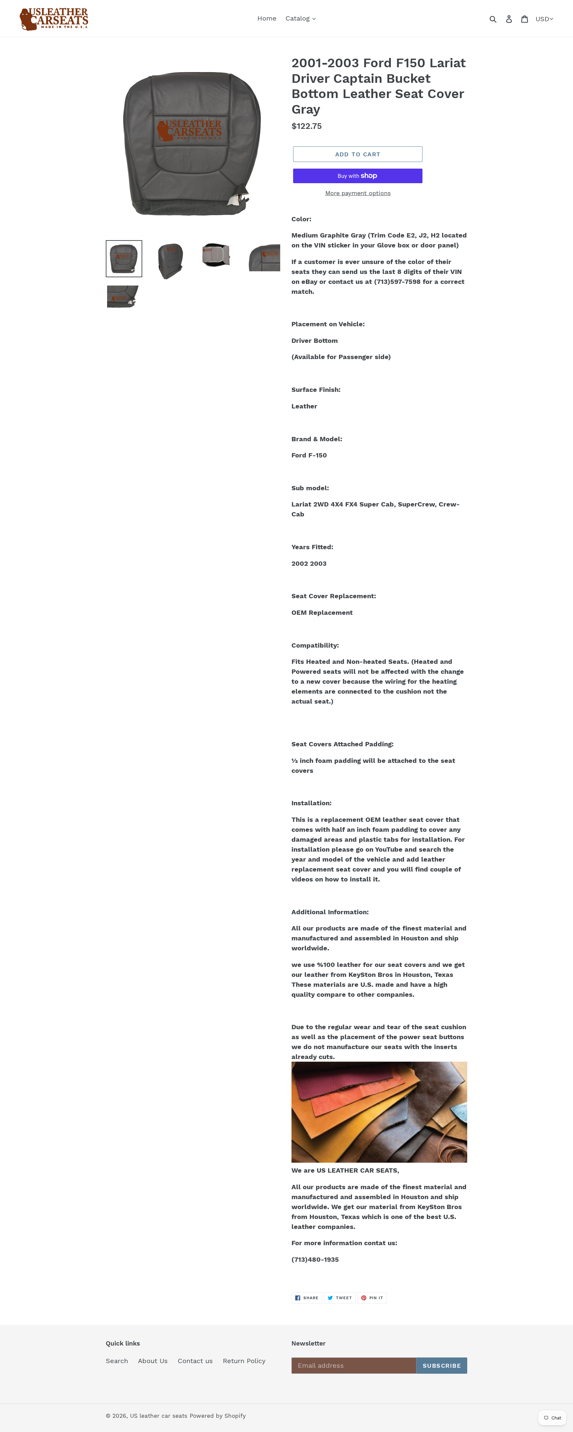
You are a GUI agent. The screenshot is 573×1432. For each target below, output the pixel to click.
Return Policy (244, 1361)
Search (117, 1361)
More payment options (358, 192)
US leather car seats (158, 1415)
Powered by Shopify (218, 1415)
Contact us (195, 1361)
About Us (153, 1361)
